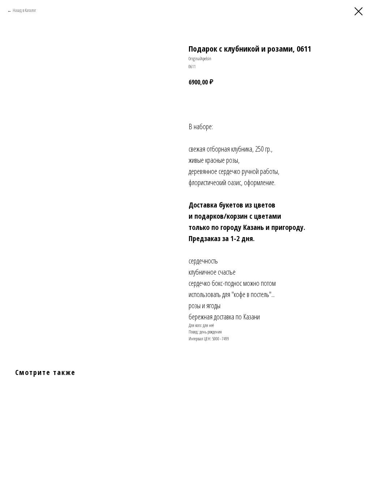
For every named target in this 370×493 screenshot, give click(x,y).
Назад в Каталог (24, 10)
